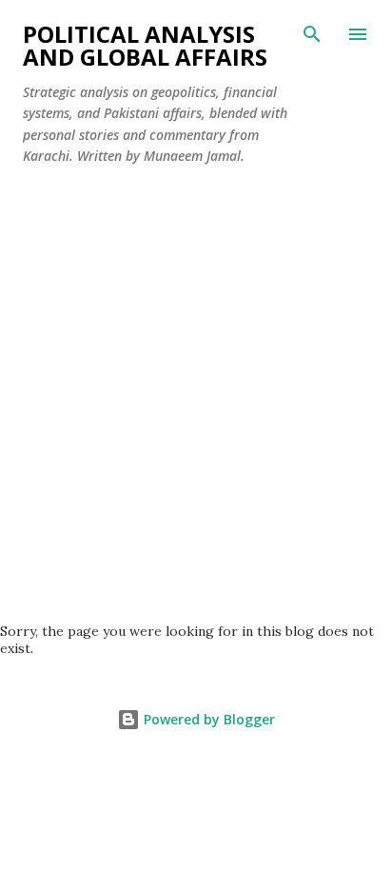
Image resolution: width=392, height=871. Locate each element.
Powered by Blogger (207, 719)
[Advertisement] (196, 386)
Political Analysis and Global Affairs (145, 45)
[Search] (312, 34)
